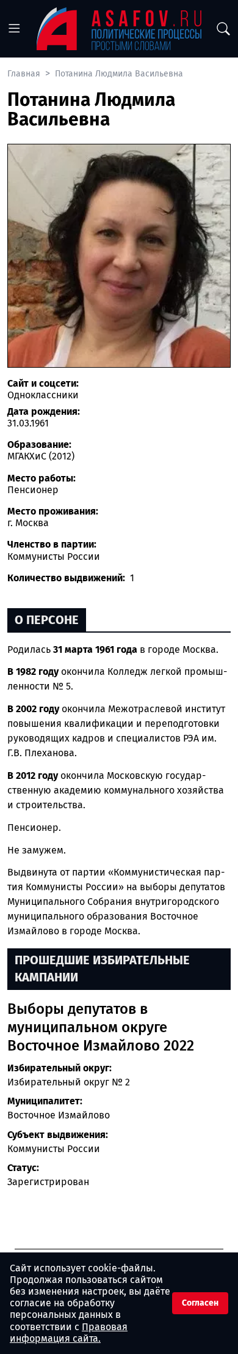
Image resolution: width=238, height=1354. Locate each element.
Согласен (200, 1303)
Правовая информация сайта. (69, 1332)
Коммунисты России (53, 1149)
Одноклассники (43, 395)
